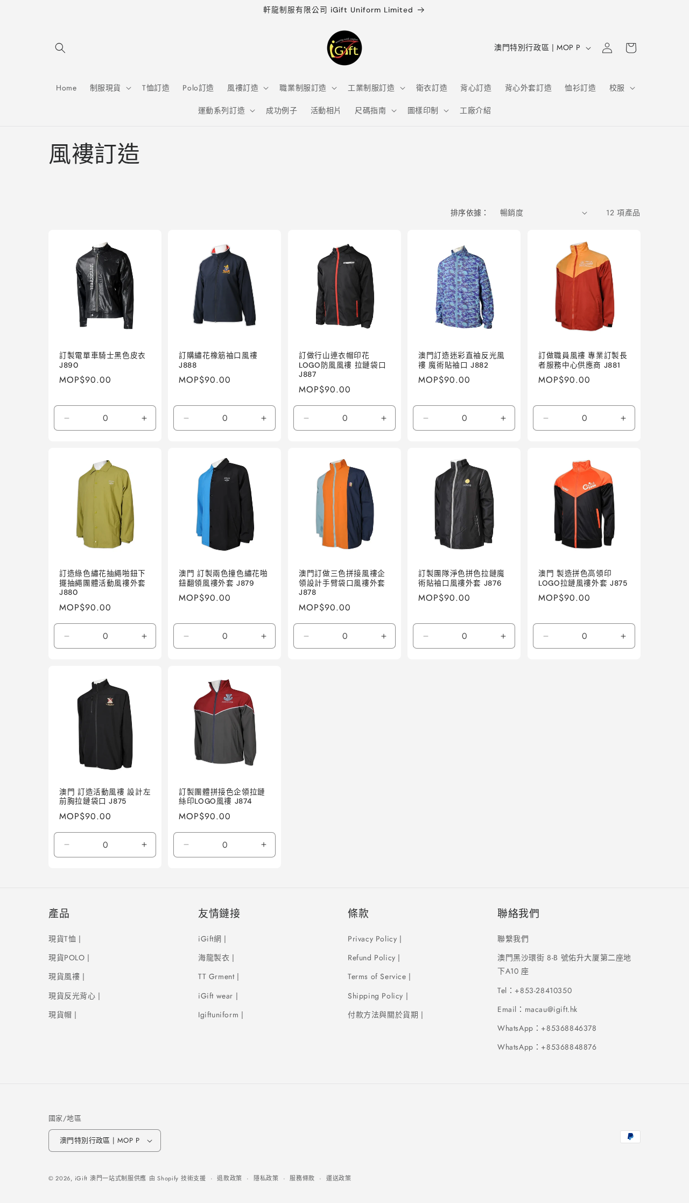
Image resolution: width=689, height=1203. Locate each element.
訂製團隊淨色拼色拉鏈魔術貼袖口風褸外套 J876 (461, 578)
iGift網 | (212, 938)
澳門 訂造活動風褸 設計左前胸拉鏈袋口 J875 (105, 796)
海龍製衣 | (216, 957)
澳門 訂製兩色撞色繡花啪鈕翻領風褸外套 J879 (223, 578)
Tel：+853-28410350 (534, 990)
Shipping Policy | (378, 995)
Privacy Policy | (375, 938)
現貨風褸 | (66, 976)
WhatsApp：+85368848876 (547, 1047)
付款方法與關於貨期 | (386, 1014)
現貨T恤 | (64, 938)
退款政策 (229, 1178)
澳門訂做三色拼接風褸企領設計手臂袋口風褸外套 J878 (342, 583)
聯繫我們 (513, 938)
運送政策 (338, 1178)
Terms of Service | (379, 976)
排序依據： (470, 212)
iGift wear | (218, 995)
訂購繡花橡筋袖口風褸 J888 (218, 360)
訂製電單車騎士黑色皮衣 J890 (102, 360)
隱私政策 (266, 1178)
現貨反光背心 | (74, 995)
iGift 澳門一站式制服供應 (111, 1178)
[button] (60, 48)
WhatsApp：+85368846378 (547, 1028)
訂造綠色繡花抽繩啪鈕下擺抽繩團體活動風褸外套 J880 (102, 583)
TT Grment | (219, 976)
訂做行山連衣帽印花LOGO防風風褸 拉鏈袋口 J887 (342, 365)
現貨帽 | (62, 1014)
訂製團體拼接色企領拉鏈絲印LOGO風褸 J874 (222, 796)
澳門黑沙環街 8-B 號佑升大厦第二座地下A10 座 (564, 964)
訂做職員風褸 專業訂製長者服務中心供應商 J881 (583, 360)
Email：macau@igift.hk (537, 1009)
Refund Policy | (374, 957)
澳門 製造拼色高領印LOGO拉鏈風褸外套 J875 (582, 578)
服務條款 (302, 1178)
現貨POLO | (69, 957)
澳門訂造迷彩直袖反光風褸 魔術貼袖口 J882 (461, 360)
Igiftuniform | (220, 1014)
